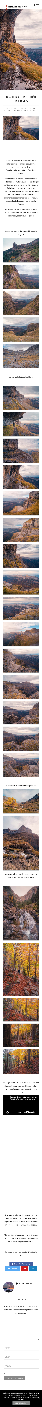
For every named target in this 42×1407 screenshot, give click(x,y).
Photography (22, 111)
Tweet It (14, 1268)
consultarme (14, 1241)
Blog (33, 108)
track (30, 1252)
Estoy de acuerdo (21, 1403)
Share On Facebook (22, 1264)
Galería (8, 111)
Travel (34, 111)
